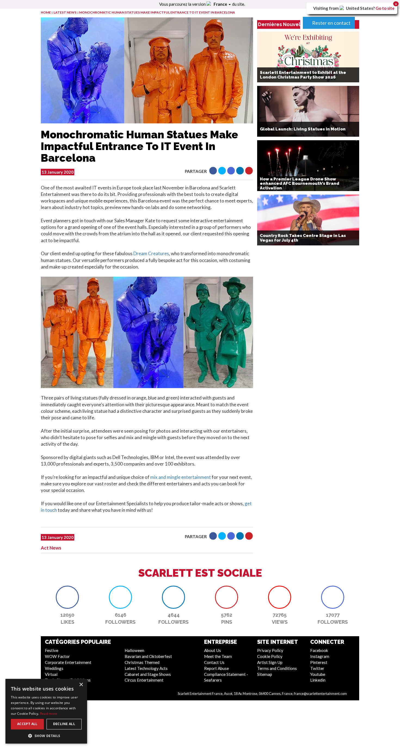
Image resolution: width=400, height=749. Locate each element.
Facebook (319, 650)
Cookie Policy (269, 656)
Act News (51, 548)
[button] (213, 171)
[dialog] (46, 711)
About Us (212, 650)
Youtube (317, 674)
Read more (48, 713)
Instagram (319, 656)
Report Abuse (216, 668)
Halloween (134, 650)
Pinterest (318, 662)
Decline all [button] (64, 724)
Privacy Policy (270, 650)
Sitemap (264, 674)
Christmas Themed (142, 662)
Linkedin (317, 680)
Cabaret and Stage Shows (148, 674)
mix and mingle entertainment (180, 477)
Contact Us (214, 662)
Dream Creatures (151, 253)
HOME (46, 12)
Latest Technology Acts (146, 668)
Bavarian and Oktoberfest (148, 656)
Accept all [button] (27, 724)
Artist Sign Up (269, 662)
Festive (51, 650)
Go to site (385, 8)
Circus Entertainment (144, 680)
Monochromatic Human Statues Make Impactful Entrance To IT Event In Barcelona (157, 12)
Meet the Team (218, 656)
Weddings (54, 668)
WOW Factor (57, 656)
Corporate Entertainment (68, 662)
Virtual (51, 674)
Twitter (317, 668)
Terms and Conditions (277, 668)
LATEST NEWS (65, 12)
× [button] (81, 685)
